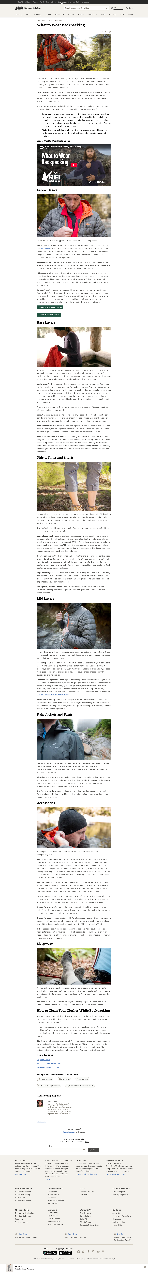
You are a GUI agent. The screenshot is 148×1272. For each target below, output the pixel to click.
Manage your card (118, 1174)
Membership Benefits (23, 1201)
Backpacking (58, 20)
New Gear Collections (23, 1216)
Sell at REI (83, 1219)
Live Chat (120, 1234)
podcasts (103, 1251)
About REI (116, 1213)
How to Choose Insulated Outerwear (52, 695)
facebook (88, 1251)
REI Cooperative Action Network (87, 1174)
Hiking (50, 20)
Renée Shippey (52, 1101)
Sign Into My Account (23, 1192)
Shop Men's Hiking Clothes (49, 315)
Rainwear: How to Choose (48, 1067)
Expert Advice (32, 8)
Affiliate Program (86, 1222)
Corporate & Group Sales (89, 1225)
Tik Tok (83, 1251)
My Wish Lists (20, 1198)
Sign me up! (93, 1150)
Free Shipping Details (120, 1195)
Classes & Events (54, 1218)
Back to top (41, 1122)
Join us (47, 1179)
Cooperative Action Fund (121, 1216)
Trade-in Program (21, 1222)
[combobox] (86, 8)
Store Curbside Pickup (56, 1200)
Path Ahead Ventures (55, 1225)
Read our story (20, 1174)
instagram (78, 1251)
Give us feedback (69, 1132)
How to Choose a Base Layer (49, 1063)
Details (87, 1142)
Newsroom (116, 1219)
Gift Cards (83, 1195)
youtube (98, 1251)
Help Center (23, 1234)
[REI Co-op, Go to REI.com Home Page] (19, 8)
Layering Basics (43, 1060)
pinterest (93, 1251)
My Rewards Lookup (22, 1195)
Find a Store (72, 1234)
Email (50, 1146)
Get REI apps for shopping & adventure (58, 1249)
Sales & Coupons (118, 1192)
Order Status (52, 1192)
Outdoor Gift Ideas (87, 1192)
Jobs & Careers (85, 1213)
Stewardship (117, 1225)
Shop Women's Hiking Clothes (50, 307)
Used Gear (19, 1219)
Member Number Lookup (24, 1213)
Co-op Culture (85, 1216)
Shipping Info (53, 1203)
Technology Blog (118, 1222)
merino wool (46, 248)
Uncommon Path (54, 1222)
